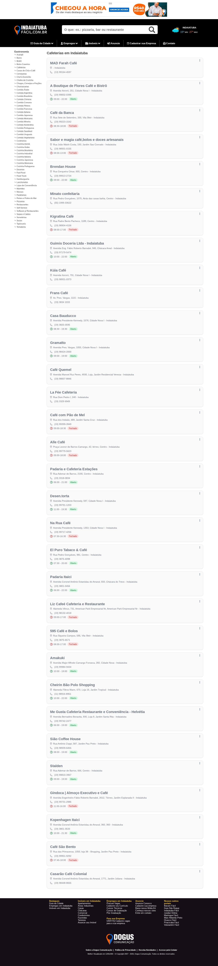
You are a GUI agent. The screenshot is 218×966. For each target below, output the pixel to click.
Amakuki (57, 658)
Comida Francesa (24, 109)
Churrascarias (23, 86)
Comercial (82, 913)
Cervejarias (22, 74)
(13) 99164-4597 (62, 72)
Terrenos (82, 920)
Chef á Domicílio (24, 77)
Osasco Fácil (170, 920)
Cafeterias (21, 67)
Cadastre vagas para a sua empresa (118, 922)
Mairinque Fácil (171, 915)
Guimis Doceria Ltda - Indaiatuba (77, 243)
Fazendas (82, 918)
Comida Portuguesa (25, 128)
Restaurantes (22, 205)
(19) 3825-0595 (62, 324)
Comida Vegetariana (25, 138)
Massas (20, 192)
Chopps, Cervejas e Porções (29, 83)
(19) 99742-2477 (62, 721)
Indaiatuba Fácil (171, 910)
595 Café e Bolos (64, 631)
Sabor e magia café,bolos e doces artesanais (87, 140)
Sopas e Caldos (23, 214)
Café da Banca (62, 113)
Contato (170, 43)
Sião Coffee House (65, 739)
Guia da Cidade (42, 43)
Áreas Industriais (86, 906)
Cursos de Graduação (117, 910)
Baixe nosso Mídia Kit (145, 908)
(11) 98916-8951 (62, 694)
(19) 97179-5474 (62, 252)
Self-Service (22, 208)
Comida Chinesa (24, 99)
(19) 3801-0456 (62, 586)
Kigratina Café (62, 216)
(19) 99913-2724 (62, 176)
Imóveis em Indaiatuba (59, 908)
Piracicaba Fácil (171, 922)
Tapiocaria (21, 224)
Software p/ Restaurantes (27, 211)
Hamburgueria (23, 179)
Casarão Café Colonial (68, 874)
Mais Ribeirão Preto (173, 918)
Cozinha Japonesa (25, 160)
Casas (81, 908)
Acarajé (20, 55)
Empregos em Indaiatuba (60, 906)
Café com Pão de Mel (67, 415)
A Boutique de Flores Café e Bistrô (78, 86)
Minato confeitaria (64, 194)
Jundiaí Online (170, 913)
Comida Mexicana (24, 118)
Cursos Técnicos (114, 908)
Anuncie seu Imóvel (87, 922)
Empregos (69, 43)
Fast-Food (21, 173)
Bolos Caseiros (23, 64)
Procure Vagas (113, 903)
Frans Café (59, 293)
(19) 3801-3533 (62, 829)
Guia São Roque (171, 908)
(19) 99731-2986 (62, 802)
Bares (19, 58)
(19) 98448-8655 (62, 883)
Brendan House (63, 167)
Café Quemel (60, 370)
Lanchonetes (22, 182)
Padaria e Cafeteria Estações (74, 469)
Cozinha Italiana (24, 157)
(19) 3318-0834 (62, 478)
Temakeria (21, 227)
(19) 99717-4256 (62, 532)
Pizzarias (21, 201)
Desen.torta (59, 496)
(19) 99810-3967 (62, 775)
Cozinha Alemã (23, 144)
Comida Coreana (24, 102)
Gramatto (58, 343)
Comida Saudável (24, 131)
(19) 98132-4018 (62, 613)
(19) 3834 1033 (62, 302)
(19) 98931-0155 (62, 148)
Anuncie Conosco (143, 903)
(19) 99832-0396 (62, 94)
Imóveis (93, 43)
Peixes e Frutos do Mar (27, 198)
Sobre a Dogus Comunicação (99, 950)
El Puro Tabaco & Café (68, 550)
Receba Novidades (147, 950)
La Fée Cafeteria (63, 392)
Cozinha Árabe (23, 147)
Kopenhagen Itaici (65, 820)
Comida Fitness (23, 106)
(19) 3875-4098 (62, 559)
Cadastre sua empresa (145, 906)
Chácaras (82, 910)
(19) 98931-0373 (62, 279)
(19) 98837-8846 (62, 378)
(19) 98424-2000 (62, 351)
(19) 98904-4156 (62, 225)
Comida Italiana (23, 112)
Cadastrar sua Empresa (142, 43)
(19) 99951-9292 (62, 856)
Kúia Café (58, 270)
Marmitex (21, 189)
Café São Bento (63, 847)
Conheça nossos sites (145, 910)
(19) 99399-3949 (62, 424)
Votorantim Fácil (171, 925)
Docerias (20, 169)
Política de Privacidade (125, 950)
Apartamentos (84, 903)
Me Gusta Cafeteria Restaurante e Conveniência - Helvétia (97, 712)
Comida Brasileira (24, 96)
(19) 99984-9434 (62, 667)
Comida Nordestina (25, 125)
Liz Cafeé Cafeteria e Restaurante (77, 604)
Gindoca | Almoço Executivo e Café (79, 793)
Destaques (54, 901)
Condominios (84, 915)
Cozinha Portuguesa (25, 166)
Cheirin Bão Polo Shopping (72, 685)
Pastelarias (21, 195)
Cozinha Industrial (24, 153)
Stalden (56, 766)
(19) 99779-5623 (62, 451)
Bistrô (19, 61)
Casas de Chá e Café (26, 71)
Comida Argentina (24, 93)
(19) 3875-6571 (62, 640)
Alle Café (57, 442)
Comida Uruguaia (24, 134)
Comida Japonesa (25, 115)
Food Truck (21, 176)
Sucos (19, 220)
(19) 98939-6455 (62, 748)
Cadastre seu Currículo (117, 906)
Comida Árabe (23, 90)
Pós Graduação (114, 913)
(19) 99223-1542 (62, 121)
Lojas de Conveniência (27, 185)
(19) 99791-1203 (62, 505)
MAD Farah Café (63, 63)
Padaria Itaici (60, 577)
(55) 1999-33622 (62, 202)
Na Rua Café (60, 523)
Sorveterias (21, 217)
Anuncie (115, 43)
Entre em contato (143, 913)
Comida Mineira (23, 122)
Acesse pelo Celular (168, 950)
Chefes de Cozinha (25, 80)
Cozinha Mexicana (25, 163)
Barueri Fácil (170, 906)
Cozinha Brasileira (25, 150)
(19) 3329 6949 (62, 401)
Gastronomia (21, 51)
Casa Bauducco (63, 316)
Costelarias (21, 141)
